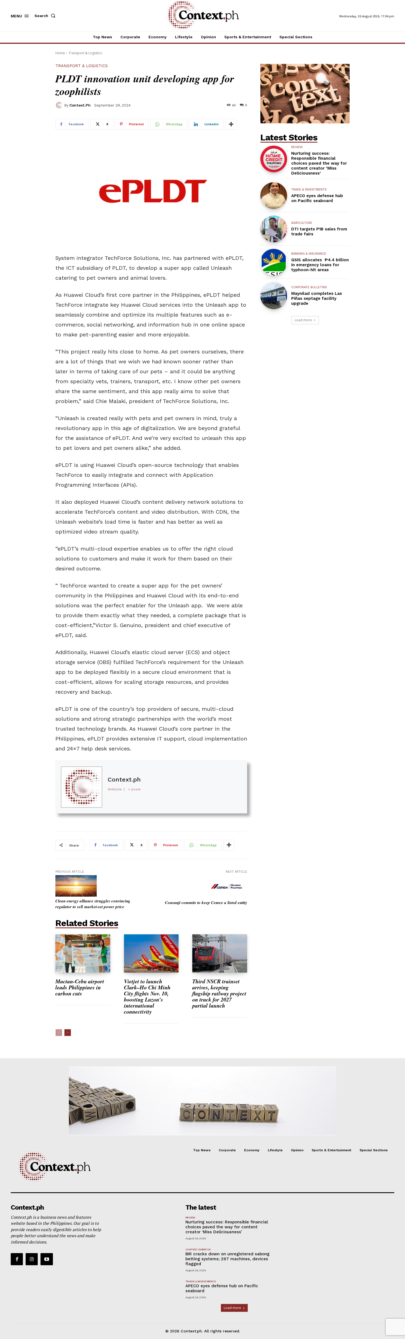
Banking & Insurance (308, 253)
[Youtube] (46, 1259)
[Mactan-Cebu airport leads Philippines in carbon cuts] (82, 953)
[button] (46, 15)
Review (297, 147)
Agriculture (301, 222)
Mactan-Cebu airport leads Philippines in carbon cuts (79, 987)
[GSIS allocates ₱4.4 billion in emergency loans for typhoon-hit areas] (273, 262)
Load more (303, 320)
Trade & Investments (309, 189)
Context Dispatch (198, 1249)
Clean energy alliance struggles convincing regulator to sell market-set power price (92, 904)
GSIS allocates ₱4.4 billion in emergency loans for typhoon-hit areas (320, 264)
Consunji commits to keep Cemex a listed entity (206, 902)
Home (60, 53)
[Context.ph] (59, 105)
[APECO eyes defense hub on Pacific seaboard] (273, 195)
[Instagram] (32, 1259)
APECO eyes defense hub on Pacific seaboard (317, 198)
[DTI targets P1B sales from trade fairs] (273, 229)
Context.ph (80, 105)
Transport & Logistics (85, 53)
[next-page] (67, 1032)
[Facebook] (17, 1259)
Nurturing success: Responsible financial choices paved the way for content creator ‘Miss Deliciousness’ (319, 163)
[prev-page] (58, 1032)
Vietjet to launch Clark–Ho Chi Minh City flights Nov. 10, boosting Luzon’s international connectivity (147, 996)
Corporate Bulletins (309, 287)
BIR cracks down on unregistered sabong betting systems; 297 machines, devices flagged (227, 1258)
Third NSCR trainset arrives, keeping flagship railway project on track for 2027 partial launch (219, 993)
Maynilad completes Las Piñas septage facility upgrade (316, 298)
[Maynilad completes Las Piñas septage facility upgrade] (273, 295)
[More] (231, 124)
